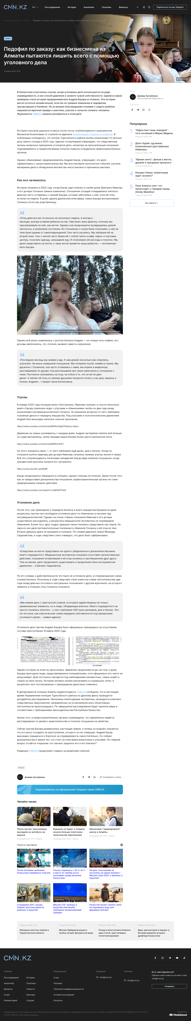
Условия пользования (64, 994)
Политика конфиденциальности (69, 989)
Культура (31, 994)
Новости (31, 989)
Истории (72, 7)
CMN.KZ (37, 114)
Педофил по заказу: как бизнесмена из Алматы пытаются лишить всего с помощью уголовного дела (78, 20)
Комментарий (10, 1000)
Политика (106, 7)
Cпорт (7, 994)
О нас (56, 977)
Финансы (123, 7)
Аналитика (89, 7)
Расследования (52, 7)
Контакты (58, 1000)
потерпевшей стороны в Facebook (93, 134)
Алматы (26, 20)
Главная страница (12, 20)
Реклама (58, 983)
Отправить (169, 986)
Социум (30, 1000)
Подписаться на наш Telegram (170, 7)
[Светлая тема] (144, 7)
